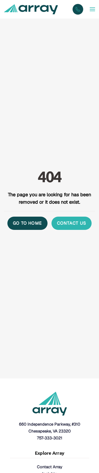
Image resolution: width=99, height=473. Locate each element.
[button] (92, 9)
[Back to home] (31, 9)
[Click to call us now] (77, 9)
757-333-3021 (49, 437)
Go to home (27, 223)
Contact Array (49, 466)
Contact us (71, 223)
